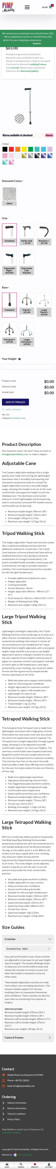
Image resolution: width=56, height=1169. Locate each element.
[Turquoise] (37, 149)
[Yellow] (24, 149)
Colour (5, 144)
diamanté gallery (29, 70)
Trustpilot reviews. (11, 1132)
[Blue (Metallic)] (49, 155)
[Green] (30, 149)
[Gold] (24, 155)
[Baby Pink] (11, 155)
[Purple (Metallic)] (43, 155)
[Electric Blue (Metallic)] (5, 162)
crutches (14, 67)
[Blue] (43, 149)
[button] (5, 149)
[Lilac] (49, 149)
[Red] (11, 149)
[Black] (5, 149)
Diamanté (15, 418)
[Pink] (5, 155)
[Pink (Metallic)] (11, 162)
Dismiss (37, 43)
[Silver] (30, 155)
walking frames (38, 64)
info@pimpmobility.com (15, 454)
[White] (17, 155)
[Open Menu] (27, 7)
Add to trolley (15, 402)
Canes (22, 418)
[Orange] (17, 149)
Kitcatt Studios (25, 1154)
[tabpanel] (28, 993)
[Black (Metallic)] (37, 155)
